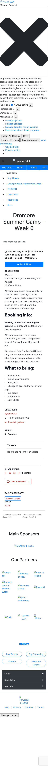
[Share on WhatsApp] (19, 473)
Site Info (8, 686)
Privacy (17, 707)
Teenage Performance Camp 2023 (12, 515)
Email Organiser (15, 422)
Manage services (13, 123)
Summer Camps (13, 498)
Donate (33, 167)
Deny (25, 136)
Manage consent (9, 715)
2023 (7, 505)
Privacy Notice (12, 150)
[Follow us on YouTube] (28, 644)
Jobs (9, 205)
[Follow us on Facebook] (22, 644)
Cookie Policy (12, 146)
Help (7, 707)
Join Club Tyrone (36, 663)
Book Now (25, 264)
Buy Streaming (36, 654)
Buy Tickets (13, 178)
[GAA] (8, 617)
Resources (12, 199)
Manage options (13, 120)
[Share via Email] (15, 473)
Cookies (29, 707)
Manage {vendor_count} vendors (21, 127)
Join (44, 167)
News (20, 167)
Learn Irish (12, 194)
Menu (7, 673)
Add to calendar (18, 481)
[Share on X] (10, 473)
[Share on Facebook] (6, 473)
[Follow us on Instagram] (26, 644)
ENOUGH (12, 189)
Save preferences (30, 140)
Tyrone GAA (11, 413)
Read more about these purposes (22, 130)
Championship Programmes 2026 (24, 183)
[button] (24, 42)
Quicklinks (9, 680)
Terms (40, 707)
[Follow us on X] (24, 644)
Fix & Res (6, 167)
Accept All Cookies (10, 136)
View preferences (10, 140)
